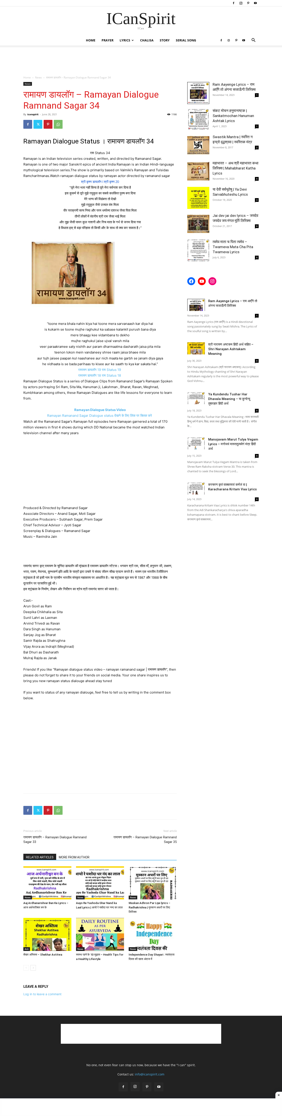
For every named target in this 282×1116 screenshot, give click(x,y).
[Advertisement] (141, 61)
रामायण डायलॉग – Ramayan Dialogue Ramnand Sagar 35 (145, 839)
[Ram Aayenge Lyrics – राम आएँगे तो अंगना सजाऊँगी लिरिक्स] (198, 93)
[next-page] (33, 968)
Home (90, 40)
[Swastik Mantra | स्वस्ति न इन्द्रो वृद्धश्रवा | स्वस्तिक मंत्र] (198, 145)
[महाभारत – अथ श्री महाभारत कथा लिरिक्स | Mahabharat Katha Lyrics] (198, 172)
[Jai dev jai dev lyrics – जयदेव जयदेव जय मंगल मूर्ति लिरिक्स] (198, 224)
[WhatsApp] (58, 124)
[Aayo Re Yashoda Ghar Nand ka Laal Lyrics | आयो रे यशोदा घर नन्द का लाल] (100, 882)
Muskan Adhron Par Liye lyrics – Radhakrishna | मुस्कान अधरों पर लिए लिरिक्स (149, 907)
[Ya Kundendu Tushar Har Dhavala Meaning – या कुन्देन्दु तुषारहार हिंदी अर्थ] (196, 398)
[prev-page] (26, 968)
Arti (27, 948)
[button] (253, 41)
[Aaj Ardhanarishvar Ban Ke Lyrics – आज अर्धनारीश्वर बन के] (47, 882)
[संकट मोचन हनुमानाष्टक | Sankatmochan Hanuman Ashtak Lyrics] (198, 119)
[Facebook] (233, 3)
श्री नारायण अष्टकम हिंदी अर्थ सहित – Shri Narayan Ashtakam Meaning (230, 349)
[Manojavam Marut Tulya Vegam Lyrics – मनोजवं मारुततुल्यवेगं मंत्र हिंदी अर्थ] (196, 443)
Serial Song (186, 40)
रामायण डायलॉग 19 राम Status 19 (100, 370)
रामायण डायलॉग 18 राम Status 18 (100, 375)
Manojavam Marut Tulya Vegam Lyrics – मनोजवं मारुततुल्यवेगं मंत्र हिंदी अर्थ (233, 444)
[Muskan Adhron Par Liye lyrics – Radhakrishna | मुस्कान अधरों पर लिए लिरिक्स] (153, 882)
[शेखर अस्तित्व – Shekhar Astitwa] (47, 934)
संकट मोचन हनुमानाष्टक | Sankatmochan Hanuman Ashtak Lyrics (233, 115)
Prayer (107, 40)
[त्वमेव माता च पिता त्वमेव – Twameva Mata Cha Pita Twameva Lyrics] (198, 250)
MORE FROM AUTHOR (74, 857)
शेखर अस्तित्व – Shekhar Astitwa (42, 954)
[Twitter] (37, 124)
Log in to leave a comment (42, 994)
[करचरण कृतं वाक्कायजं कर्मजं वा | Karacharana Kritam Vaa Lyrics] (196, 488)
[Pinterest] (248, 3)
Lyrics (125, 40)
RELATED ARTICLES (40, 857)
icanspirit (33, 114)
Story (165, 40)
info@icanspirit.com (149, 1074)
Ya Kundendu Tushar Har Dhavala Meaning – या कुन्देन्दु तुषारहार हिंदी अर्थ (229, 398)
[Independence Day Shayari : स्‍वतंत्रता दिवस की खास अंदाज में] (153, 934)
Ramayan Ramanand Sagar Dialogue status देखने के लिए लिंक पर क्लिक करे (100, 415)
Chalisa (147, 40)
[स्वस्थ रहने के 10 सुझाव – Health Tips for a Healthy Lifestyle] (100, 934)
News (38, 77)
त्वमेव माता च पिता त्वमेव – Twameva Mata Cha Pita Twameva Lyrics (233, 247)
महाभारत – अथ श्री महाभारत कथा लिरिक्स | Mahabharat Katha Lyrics (235, 168)
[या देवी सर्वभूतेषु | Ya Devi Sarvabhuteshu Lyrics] (198, 198)
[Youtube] (255, 3)
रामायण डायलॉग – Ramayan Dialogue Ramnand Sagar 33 (55, 839)
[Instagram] (240, 3)
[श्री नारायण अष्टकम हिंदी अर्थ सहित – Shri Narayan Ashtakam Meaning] (196, 348)
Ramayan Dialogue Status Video (100, 410)
